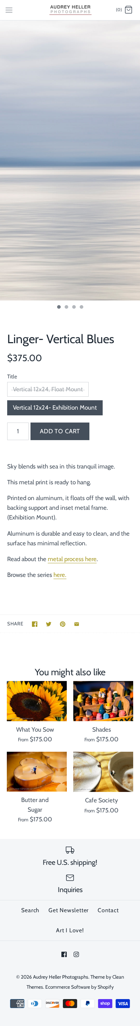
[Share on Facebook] (34, 624)
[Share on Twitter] (48, 624)
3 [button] (73, 307)
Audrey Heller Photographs (60, 977)
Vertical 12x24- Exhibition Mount (55, 407)
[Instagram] (76, 954)
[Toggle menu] (9, 10)
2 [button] (66, 307)
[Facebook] (64, 954)
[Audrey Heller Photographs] (70, 10)
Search (30, 910)
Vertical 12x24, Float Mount (48, 389)
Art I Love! (70, 930)
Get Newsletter (68, 910)
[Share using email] (76, 624)
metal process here (72, 559)
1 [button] (58, 307)
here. (59, 574)
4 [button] (81, 307)
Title (12, 376)
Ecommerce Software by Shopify (79, 987)
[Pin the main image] (62, 624)
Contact (108, 910)
